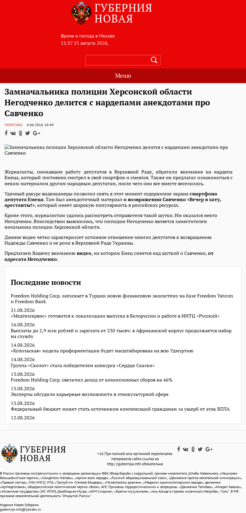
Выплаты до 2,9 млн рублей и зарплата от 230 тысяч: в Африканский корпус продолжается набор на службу (121, 333)
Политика (13, 124)
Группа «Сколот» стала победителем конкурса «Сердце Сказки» (83, 365)
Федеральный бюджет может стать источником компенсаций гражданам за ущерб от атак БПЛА (120, 409)
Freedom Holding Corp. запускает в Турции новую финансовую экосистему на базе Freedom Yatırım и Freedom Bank (122, 298)
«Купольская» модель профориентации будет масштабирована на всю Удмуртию (102, 351)
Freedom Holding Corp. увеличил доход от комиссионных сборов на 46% (91, 380)
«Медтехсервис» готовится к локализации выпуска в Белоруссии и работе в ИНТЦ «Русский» (115, 316)
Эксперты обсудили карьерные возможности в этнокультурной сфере (90, 394)
